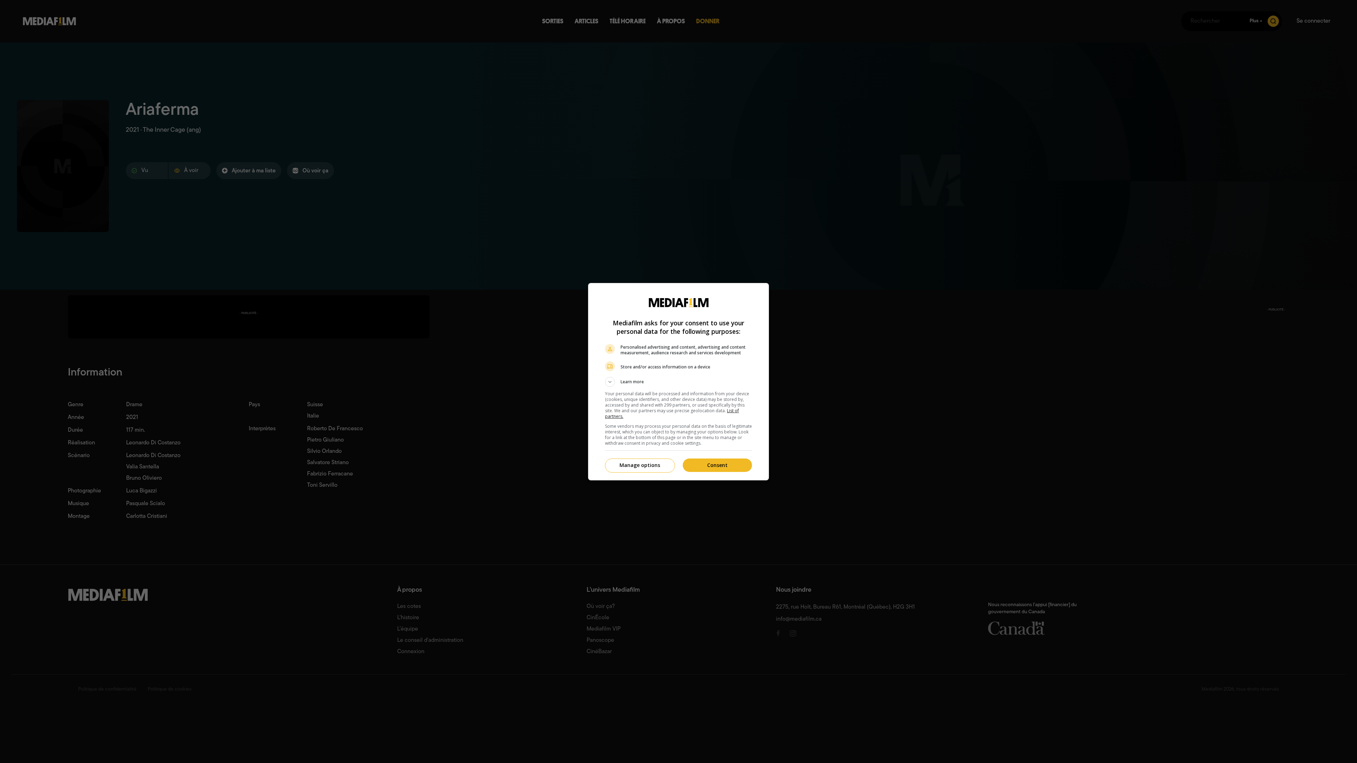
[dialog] (678, 381)
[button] (678, 382)
